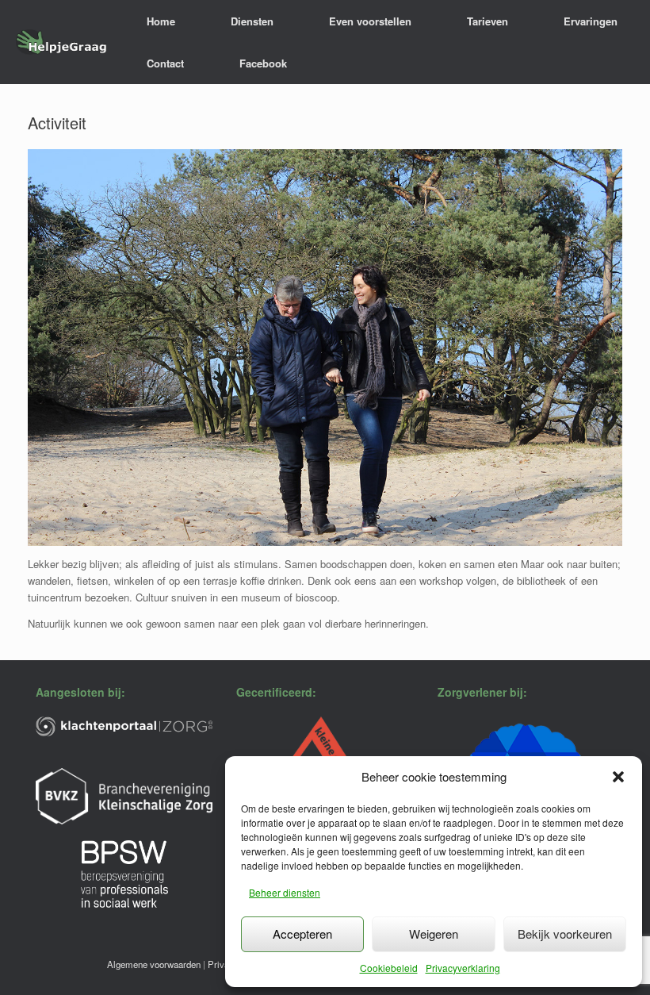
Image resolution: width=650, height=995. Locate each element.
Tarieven (487, 21)
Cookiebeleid (389, 967)
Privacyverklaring (463, 967)
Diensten (252, 21)
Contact (165, 63)
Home (161, 21)
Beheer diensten (284, 892)
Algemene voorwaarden (154, 964)
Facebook (263, 63)
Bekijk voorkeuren (565, 933)
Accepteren (302, 933)
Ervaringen (591, 21)
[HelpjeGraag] (61, 42)
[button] (618, 777)
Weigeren (433, 933)
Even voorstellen (370, 21)
